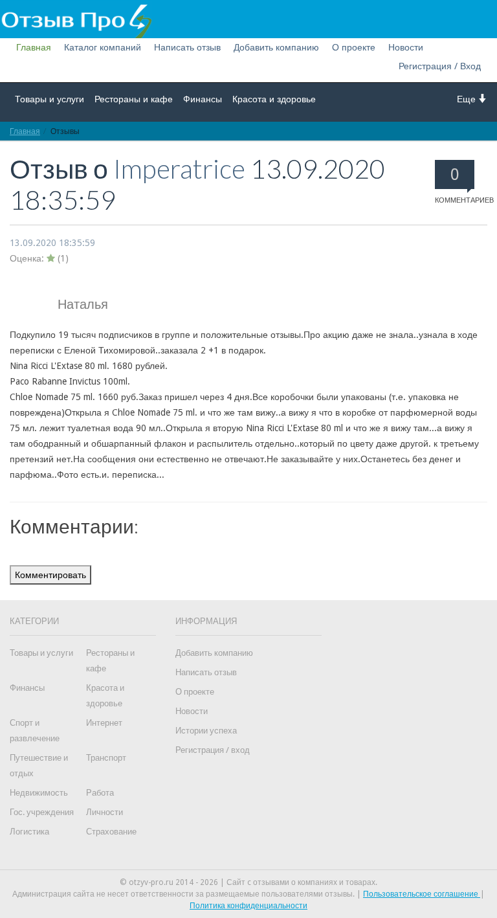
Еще (467, 99)
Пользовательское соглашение (421, 894)
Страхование (111, 831)
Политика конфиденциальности (248, 905)
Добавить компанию (276, 47)
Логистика (29, 831)
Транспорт (106, 758)
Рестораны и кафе (133, 99)
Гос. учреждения (42, 812)
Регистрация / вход (212, 750)
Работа (100, 793)
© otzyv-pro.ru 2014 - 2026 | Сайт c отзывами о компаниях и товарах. (248, 882)
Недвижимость (39, 793)
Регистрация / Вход (440, 66)
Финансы (202, 99)
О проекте (353, 47)
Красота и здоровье (274, 99)
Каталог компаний (102, 47)
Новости (405, 47)
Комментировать (50, 575)
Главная (33, 47)
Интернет (104, 723)
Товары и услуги (49, 99)
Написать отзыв (187, 47)
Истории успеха (206, 730)
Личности (104, 812)
